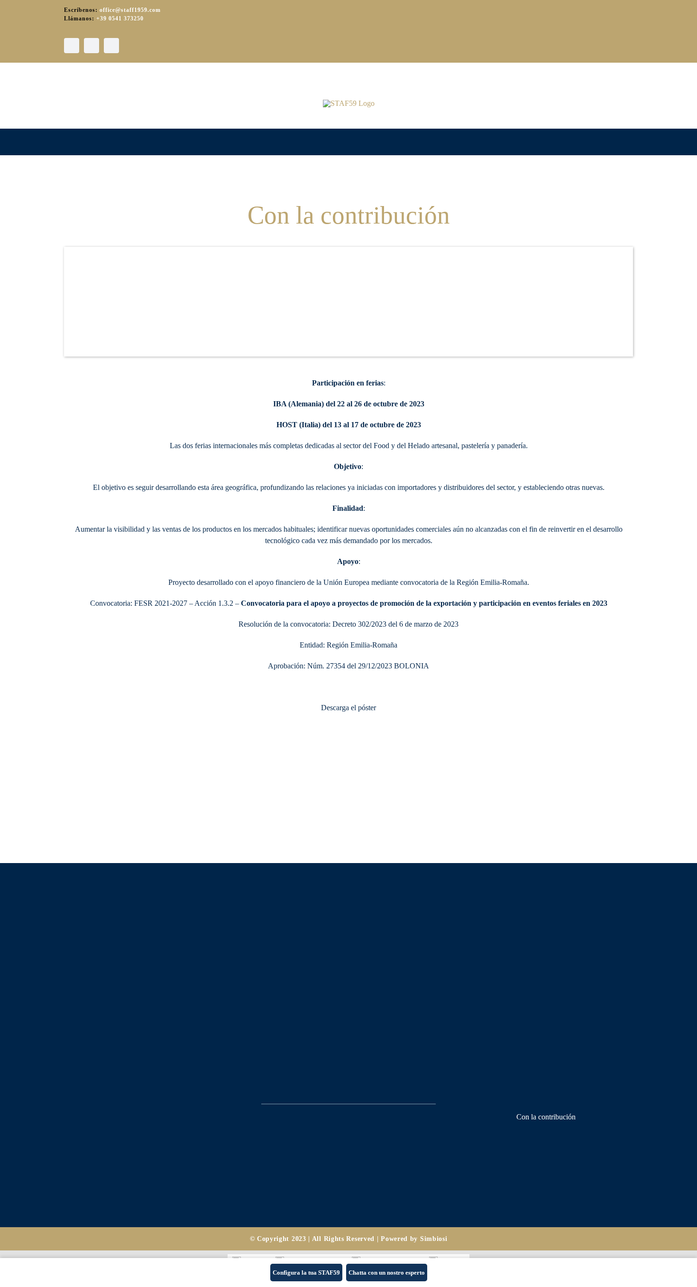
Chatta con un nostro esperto (386, 1272)
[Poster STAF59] (348, 727)
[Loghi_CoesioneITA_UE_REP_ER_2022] (545, 1134)
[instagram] (91, 45)
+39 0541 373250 (120, 18)
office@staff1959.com (130, 10)
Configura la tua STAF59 (306, 1272)
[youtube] (111, 45)
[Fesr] (545, 1179)
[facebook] (71, 45)
